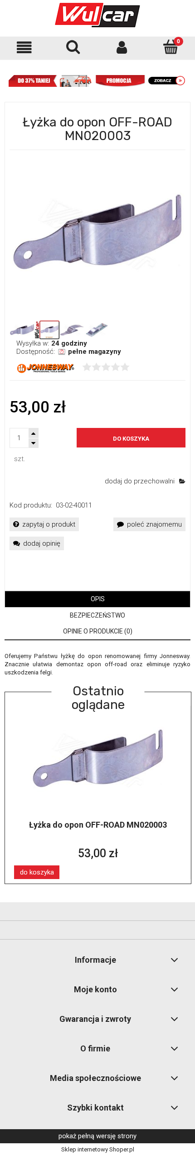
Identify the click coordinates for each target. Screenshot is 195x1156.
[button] (24, 47)
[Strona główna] (97, 15)
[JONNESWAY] (45, 368)
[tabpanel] (97, 664)
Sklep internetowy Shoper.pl (97, 1149)
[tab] (97, 599)
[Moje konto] (122, 47)
